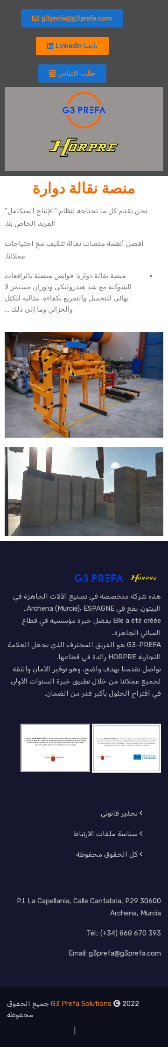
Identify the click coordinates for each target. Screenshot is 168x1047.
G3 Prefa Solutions (81, 1003)
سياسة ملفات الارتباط (106, 834)
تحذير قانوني (119, 813)
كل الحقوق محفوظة (107, 854)
